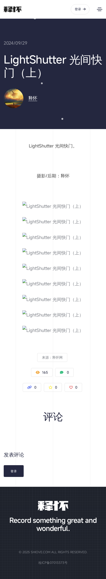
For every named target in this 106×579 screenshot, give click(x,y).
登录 (78, 9)
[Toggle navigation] (99, 9)
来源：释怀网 (52, 357)
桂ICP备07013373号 (53, 562)
